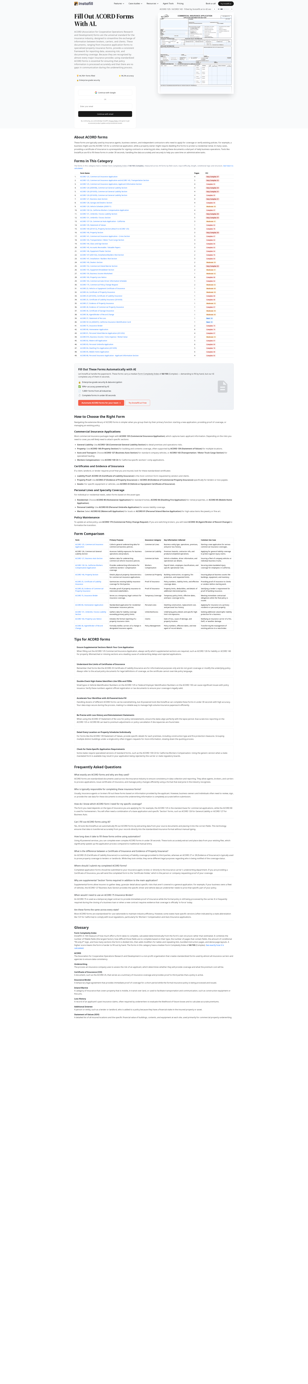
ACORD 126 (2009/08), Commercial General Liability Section (103, 188)
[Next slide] (232, 9)
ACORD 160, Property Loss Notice (93, 277)
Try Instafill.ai (226, 4)
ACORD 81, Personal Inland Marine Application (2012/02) (102, 333)
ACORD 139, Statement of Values (93, 225)
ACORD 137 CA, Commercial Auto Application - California (102, 221)
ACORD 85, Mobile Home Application (94, 352)
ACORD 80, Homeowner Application (94, 329)
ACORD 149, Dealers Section (91, 262)
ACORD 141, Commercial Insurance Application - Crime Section (105, 236)
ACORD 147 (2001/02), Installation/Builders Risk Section (102, 255)
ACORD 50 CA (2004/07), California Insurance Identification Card (105, 322)
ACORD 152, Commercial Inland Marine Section (98, 266)
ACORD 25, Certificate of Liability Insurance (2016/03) (101, 299)
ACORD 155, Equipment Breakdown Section (97, 270)
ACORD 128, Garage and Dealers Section (96, 203)
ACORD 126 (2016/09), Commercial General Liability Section (103, 195)
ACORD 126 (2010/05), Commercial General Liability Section (103, 191)
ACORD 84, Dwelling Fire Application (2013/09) (98, 348)
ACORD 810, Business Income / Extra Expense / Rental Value (104, 337)
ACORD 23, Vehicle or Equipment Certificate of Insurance (102, 288)
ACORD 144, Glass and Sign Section (94, 244)
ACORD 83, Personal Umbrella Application (96, 344)
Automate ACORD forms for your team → (101, 402)
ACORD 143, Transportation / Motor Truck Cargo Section (102, 240)
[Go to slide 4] (226, 9)
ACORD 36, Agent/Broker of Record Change (97, 314)
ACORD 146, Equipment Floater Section (95, 251)
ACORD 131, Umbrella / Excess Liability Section (98, 214)
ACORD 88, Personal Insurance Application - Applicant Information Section (109, 355)
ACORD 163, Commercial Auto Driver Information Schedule (103, 281)
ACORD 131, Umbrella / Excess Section (95, 217)
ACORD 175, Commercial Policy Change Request (99, 285)
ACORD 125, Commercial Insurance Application (98, 176)
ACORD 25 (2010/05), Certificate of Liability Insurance (101, 296)
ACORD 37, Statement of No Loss (93, 318)
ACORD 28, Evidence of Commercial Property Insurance (102, 307)
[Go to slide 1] (218, 9)
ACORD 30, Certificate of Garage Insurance (97, 311)
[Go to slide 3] (223, 9)
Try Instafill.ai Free (138, 402)
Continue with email (105, 114)
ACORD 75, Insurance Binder (91, 326)
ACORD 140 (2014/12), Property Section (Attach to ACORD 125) (104, 229)
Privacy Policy (113, 121)
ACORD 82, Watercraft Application (93, 340)
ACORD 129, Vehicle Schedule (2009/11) (95, 206)
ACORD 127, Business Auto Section (93, 199)
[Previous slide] (214, 9)
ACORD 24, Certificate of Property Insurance (97, 292)
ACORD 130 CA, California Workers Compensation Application (104, 210)
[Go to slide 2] (220, 9)
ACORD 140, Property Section (91, 232)
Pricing (180, 3)
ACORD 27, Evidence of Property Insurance (97, 303)
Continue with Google (107, 93)
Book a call (211, 3)
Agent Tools (168, 3)
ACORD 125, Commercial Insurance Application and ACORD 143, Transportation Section (114, 180)
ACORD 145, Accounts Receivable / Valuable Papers (100, 247)
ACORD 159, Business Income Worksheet (96, 273)
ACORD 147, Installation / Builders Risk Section (98, 258)
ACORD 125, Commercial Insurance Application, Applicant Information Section (111, 184)
